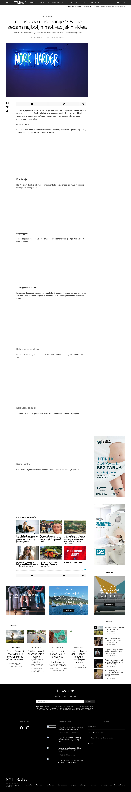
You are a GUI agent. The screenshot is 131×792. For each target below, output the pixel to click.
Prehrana (43, 2)
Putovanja (68, 589)
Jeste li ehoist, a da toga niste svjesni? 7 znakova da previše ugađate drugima (114, 673)
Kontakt (91, 743)
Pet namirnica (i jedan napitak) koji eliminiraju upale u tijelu (70, 761)
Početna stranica (70, 6)
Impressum (92, 727)
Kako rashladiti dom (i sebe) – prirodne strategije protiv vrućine (79, 657)
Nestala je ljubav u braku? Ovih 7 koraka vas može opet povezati (115, 629)
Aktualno (122, 785)
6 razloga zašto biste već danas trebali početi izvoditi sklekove (109, 591)
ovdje (91, 709)
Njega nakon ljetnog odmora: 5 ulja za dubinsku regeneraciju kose (69, 739)
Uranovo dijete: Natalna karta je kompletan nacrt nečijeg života (114, 651)
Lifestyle (94, 2)
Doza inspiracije (87, 6)
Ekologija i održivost (108, 785)
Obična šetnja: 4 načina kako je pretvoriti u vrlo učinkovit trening (15, 655)
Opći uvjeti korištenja (95, 732)
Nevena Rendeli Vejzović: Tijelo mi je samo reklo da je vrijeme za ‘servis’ (70, 750)
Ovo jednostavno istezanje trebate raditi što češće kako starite (71, 729)
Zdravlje (32, 2)
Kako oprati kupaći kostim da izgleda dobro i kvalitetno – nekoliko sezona (57, 658)
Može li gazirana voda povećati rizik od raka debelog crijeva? (113, 640)
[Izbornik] (7, 2)
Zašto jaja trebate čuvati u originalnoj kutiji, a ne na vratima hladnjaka (115, 662)
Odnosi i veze (70, 2)
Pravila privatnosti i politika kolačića (100, 738)
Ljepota (83, 2)
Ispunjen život (25, 591)
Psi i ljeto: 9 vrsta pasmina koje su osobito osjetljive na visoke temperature (36, 658)
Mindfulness (56, 2)
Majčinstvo (93, 785)
